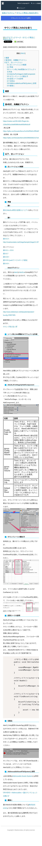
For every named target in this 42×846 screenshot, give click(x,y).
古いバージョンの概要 (16, 65)
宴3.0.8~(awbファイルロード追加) (15, 260)
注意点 (11, 81)
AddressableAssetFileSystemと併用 (21, 83)
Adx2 (16, 272)
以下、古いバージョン (13, 62)
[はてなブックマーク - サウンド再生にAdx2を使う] (20, 37)
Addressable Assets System (22, 776)
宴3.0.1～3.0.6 (8, 250)
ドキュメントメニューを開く (21, 18)
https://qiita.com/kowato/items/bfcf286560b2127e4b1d (22, 138)
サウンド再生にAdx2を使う (27, 13)
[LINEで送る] (19, 41)
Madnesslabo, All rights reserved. (25, 830)
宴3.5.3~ (6, 239)
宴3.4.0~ (6, 263)
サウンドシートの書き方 (17, 76)
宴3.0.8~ (6, 257)
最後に (11, 86)
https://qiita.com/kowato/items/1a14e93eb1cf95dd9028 (22, 131)
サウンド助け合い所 (10, 327)
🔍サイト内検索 (36, 3)
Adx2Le (22, 272)
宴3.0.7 (5, 253)
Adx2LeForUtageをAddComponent (21, 74)
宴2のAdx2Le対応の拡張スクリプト (15, 210)
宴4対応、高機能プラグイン (15, 60)
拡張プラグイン (8, 13)
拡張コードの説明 (15, 79)
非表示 (23, 53)
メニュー (22, 8)
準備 (10, 67)
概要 (6, 58)
